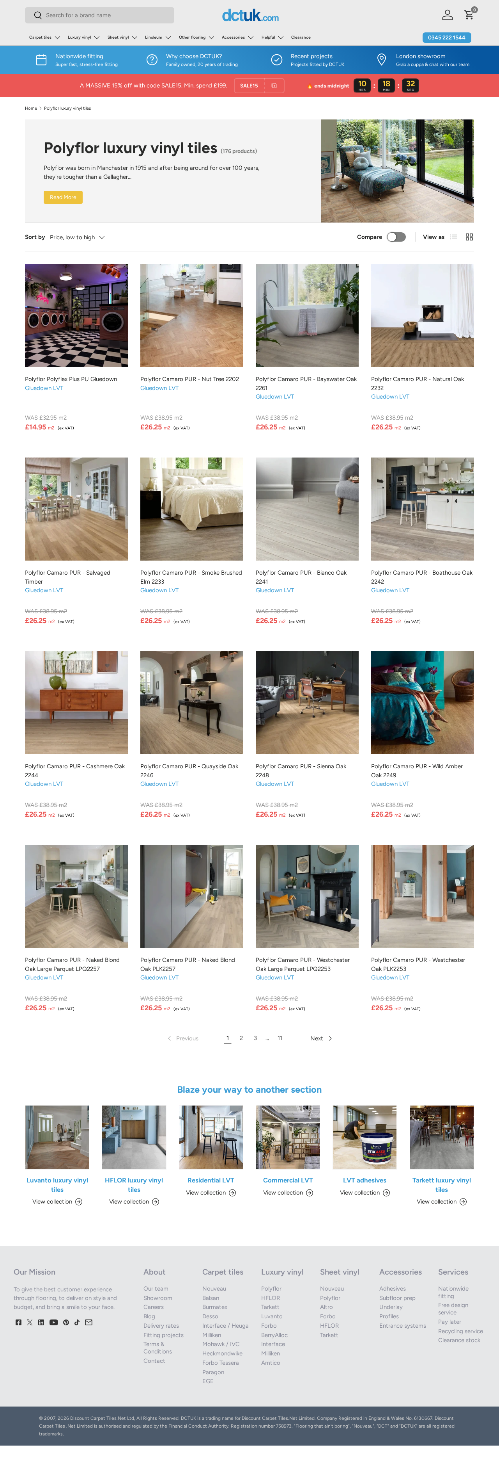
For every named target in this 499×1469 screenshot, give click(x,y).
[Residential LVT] (211, 1137)
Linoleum (153, 37)
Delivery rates (161, 1325)
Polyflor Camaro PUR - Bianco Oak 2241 (301, 577)
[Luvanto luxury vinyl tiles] (57, 1137)
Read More (63, 197)
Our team (155, 1288)
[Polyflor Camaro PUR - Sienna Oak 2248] (307, 702)
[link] (182, 1038)
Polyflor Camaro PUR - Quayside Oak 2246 (189, 771)
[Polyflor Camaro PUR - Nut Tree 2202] (191, 315)
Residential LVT (211, 1180)
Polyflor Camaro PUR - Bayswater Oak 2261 (306, 384)
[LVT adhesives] (364, 1137)
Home (31, 108)
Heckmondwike (222, 1353)
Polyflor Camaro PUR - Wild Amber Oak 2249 (417, 771)
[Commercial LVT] (288, 1137)
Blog (149, 1316)
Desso (210, 1316)
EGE (208, 1381)
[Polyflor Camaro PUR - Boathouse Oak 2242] (422, 509)
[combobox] (99, 15)
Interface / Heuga (225, 1325)
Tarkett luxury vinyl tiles (441, 1184)
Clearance (301, 37)
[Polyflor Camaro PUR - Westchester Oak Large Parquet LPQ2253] (307, 896)
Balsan (210, 1298)
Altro (326, 1307)
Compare (369, 236)
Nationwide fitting (453, 1292)
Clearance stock (459, 1340)
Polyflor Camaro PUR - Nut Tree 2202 (189, 379)
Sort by (35, 236)
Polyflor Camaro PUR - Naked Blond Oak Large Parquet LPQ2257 (72, 964)
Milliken (211, 1335)
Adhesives (392, 1288)
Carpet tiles (40, 37)
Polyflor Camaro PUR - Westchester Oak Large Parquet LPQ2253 (303, 964)
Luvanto (272, 1316)
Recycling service (460, 1331)
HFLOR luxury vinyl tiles (134, 1184)
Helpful (268, 37)
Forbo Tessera (220, 1362)
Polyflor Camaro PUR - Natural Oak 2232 (417, 384)
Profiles (389, 1316)
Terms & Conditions (157, 1348)
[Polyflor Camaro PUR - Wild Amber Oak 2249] (422, 702)
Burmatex (214, 1307)
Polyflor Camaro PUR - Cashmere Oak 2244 (75, 771)
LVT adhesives (364, 1180)
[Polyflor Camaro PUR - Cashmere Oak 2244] (76, 702)
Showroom (157, 1298)
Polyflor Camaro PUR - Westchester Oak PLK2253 (418, 964)
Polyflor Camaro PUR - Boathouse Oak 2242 (421, 577)
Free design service (453, 1309)
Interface (273, 1344)
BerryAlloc (274, 1335)
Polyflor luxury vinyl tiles (67, 108)
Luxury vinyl (79, 37)
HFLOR (270, 1298)
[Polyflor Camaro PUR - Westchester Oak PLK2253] (422, 896)
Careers (153, 1307)
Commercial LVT (288, 1180)
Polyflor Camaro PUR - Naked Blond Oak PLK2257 (187, 964)
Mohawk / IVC (221, 1344)
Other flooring (192, 37)
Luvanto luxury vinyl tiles (57, 1184)
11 (280, 1038)
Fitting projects (163, 1335)
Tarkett (270, 1307)
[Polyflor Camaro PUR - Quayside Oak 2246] (191, 702)
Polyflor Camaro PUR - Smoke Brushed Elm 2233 (191, 577)
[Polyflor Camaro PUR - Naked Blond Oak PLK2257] (191, 896)
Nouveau (214, 1288)
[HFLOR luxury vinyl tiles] (134, 1137)
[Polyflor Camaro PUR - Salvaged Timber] (76, 509)
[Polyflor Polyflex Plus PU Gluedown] (76, 315)
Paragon (213, 1372)
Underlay (391, 1307)
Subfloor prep (397, 1298)
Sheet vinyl (118, 37)
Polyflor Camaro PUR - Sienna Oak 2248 (301, 771)
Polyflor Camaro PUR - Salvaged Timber (67, 577)
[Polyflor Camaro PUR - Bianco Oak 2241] (307, 509)
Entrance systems (402, 1325)
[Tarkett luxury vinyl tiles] (442, 1137)
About (154, 1272)
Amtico (270, 1362)
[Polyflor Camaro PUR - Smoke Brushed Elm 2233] (191, 509)
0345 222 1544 (446, 37)
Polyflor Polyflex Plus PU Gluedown (71, 379)
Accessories (233, 37)
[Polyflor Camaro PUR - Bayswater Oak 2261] (307, 315)
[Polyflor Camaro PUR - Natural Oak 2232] (422, 315)
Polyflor (271, 1288)
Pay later (449, 1321)
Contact (154, 1360)
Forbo (269, 1325)
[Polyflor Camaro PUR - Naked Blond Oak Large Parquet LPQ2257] (76, 896)
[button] (469, 14)
